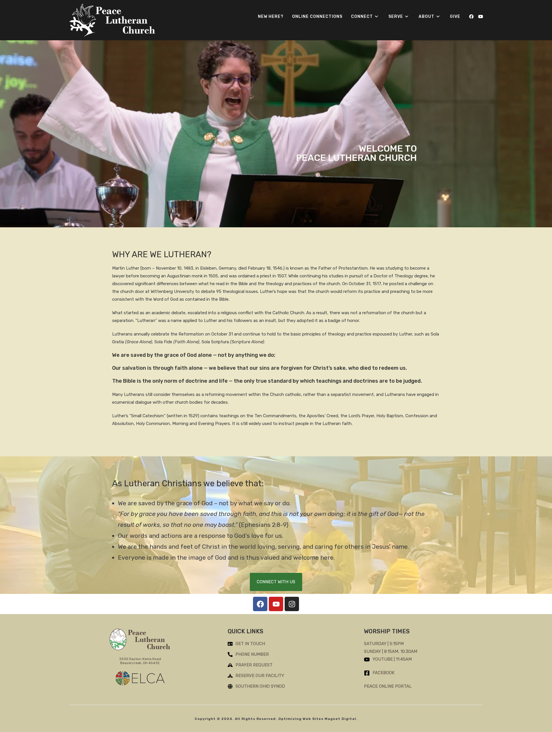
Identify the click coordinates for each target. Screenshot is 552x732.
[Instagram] (292, 604)
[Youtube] (276, 604)
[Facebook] (260, 604)
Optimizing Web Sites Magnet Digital (317, 719)
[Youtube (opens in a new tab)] (480, 16)
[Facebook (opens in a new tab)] (471, 16)
